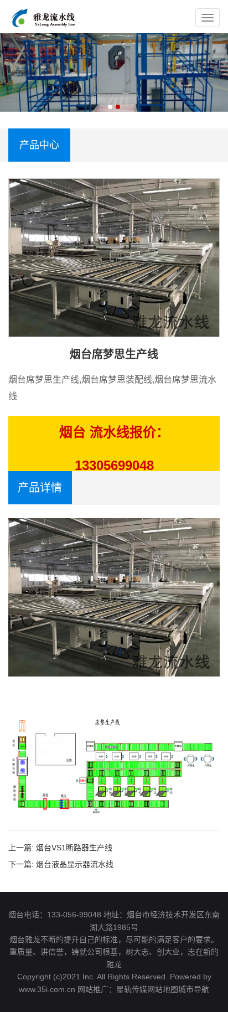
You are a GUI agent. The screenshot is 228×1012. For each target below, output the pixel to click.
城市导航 (193, 989)
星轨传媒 (131, 989)
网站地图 (162, 989)
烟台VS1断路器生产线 (74, 847)
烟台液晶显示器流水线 (74, 864)
